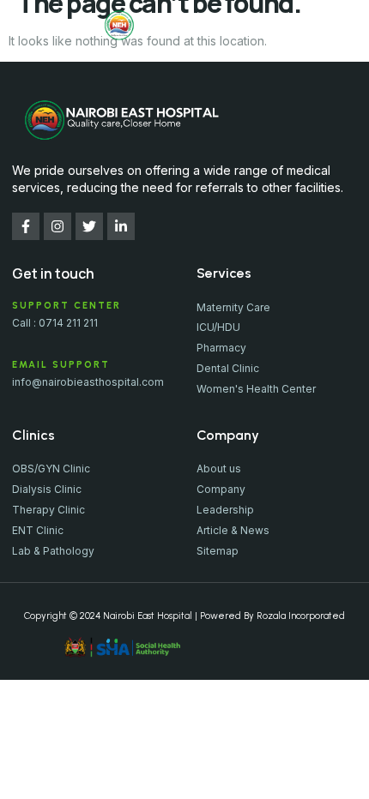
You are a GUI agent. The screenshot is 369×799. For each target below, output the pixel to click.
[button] (29, 26)
